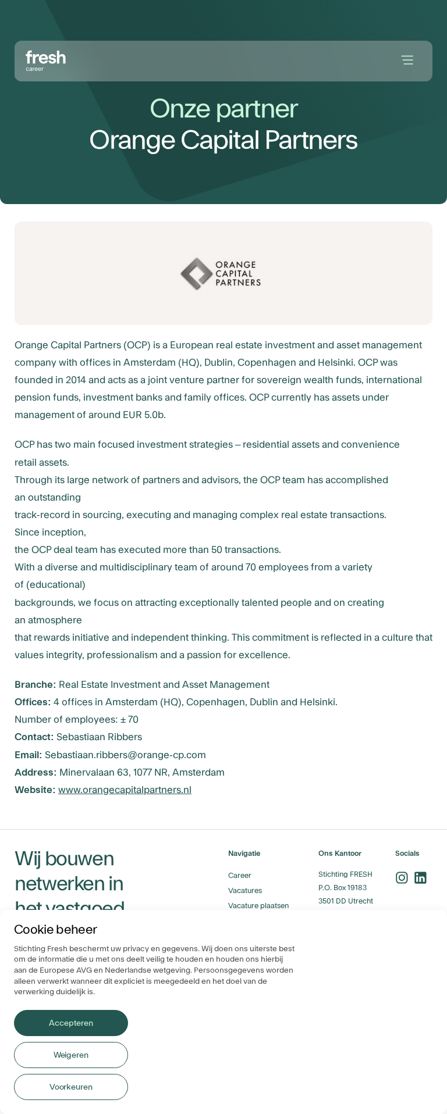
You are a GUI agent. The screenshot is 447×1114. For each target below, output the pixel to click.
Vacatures (245, 890)
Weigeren (71, 1055)
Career (239, 875)
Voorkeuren (71, 1087)
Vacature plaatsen (258, 905)
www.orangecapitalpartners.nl (124, 790)
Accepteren (71, 1023)
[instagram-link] (401, 877)
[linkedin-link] (420, 877)
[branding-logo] (46, 60)
